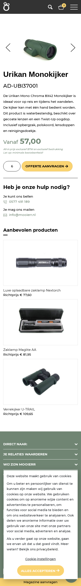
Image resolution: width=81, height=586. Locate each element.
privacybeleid (47, 549)
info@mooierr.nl (22, 215)
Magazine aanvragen (40, 582)
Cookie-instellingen (40, 559)
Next (73, 47)
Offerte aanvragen (44, 166)
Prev (8, 47)
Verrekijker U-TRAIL (19, 409)
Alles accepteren (38, 571)
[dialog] (40, 524)
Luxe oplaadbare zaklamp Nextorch (32, 290)
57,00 (30, 141)
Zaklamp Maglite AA (19, 350)
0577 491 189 (19, 202)
